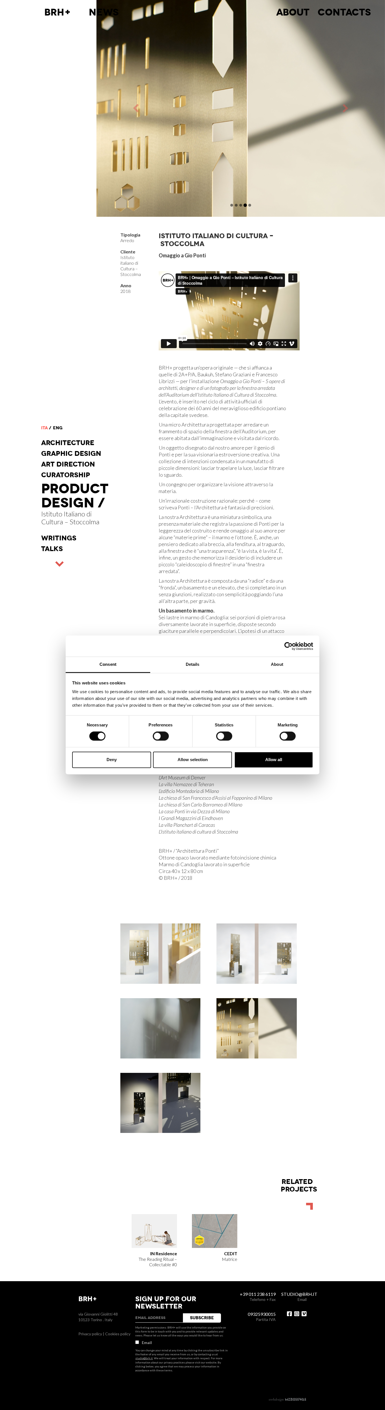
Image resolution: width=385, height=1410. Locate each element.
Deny (112, 759)
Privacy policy (90, 1333)
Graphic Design (71, 454)
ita (44, 428)
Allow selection (193, 759)
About (292, 12)
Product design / (74, 496)
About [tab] (277, 664)
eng (58, 428)
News (104, 12)
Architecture (67, 443)
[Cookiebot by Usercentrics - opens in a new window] (288, 646)
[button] (168, 108)
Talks (52, 549)
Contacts (344, 12)
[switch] (161, 736)
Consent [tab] (107, 664)
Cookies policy (117, 1333)
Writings (58, 538)
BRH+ (57, 12)
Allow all (273, 759)
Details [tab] (193, 664)
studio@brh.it (144, 1358)
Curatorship (65, 475)
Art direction (68, 464)
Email (147, 1342)
